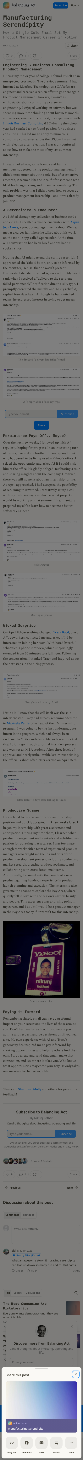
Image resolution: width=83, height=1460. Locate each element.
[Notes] (56, 1443)
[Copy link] (12, 1443)
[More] (71, 1443)
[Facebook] (26, 1443)
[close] (76, 1374)
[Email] (41, 1443)
